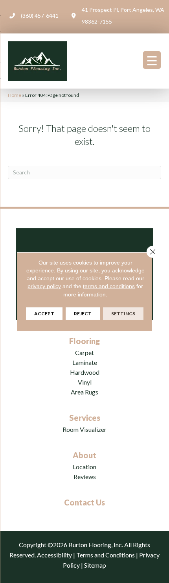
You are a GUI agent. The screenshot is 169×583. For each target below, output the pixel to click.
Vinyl (85, 382)
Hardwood (84, 372)
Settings (123, 313)
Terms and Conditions (105, 555)
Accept (44, 313)
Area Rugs (84, 392)
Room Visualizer (84, 429)
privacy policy (44, 286)
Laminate (84, 362)
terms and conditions (109, 286)
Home (14, 95)
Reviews (84, 476)
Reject (83, 313)
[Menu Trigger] (152, 60)
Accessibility (54, 555)
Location (84, 466)
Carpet (84, 352)
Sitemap (95, 565)
